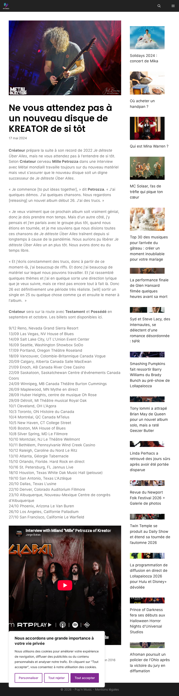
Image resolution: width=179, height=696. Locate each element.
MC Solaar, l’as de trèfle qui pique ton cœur (146, 191)
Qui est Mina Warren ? (149, 146)
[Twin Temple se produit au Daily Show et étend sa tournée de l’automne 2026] (147, 516)
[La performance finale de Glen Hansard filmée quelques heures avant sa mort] (147, 270)
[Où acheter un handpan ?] (147, 92)
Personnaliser (28, 678)
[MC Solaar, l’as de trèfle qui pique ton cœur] (147, 177)
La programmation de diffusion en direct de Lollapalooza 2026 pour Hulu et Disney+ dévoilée (149, 576)
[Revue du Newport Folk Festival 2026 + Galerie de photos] (147, 483)
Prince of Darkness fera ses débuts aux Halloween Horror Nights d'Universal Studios (147, 621)
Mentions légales (107, 689)
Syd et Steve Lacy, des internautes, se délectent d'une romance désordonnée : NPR (150, 330)
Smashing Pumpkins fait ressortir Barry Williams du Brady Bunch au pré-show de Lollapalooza (150, 375)
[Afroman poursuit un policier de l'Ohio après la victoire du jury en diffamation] (147, 645)
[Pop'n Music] (6, 6)
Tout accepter (85, 678)
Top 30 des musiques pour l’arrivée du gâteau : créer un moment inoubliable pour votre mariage (149, 248)
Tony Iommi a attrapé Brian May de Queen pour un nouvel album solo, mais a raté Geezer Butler (149, 419)
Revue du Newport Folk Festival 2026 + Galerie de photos (147, 498)
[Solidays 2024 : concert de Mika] (147, 46)
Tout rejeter (56, 678)
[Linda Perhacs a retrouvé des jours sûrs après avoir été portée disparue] (147, 444)
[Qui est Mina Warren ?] (147, 137)
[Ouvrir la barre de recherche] (159, 6)
